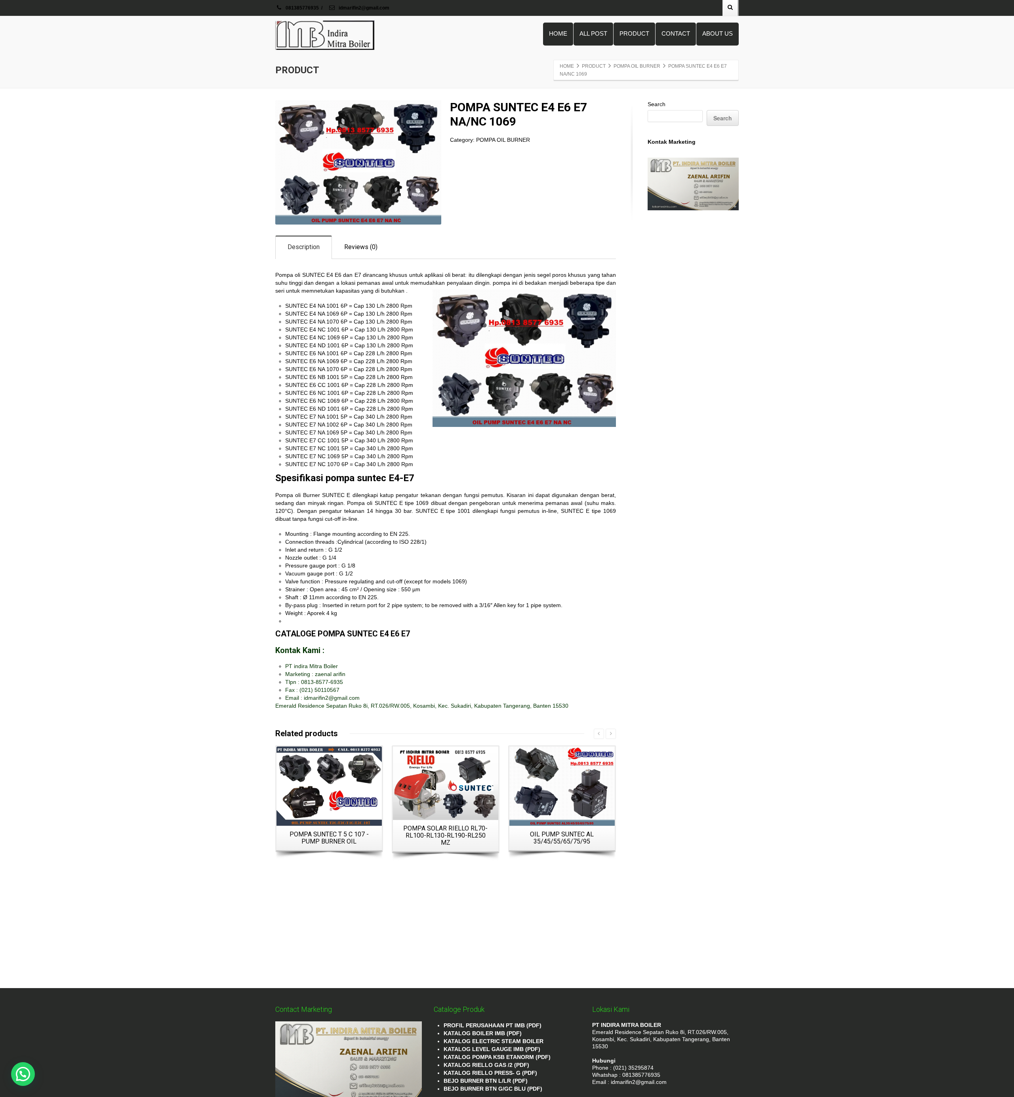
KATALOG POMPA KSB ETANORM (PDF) (497, 1057)
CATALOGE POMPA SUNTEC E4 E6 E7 (342, 633)
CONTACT (675, 33)
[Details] (329, 786)
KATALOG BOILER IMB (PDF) (483, 1033)
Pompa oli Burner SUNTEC (310, 495)
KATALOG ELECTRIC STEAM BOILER (493, 1041)
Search (656, 104)
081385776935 (302, 8)
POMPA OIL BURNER (503, 140)
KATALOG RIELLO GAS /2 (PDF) (486, 1065)
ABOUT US (717, 33)
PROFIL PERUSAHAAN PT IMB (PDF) (492, 1025)
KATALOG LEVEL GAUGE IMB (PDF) (492, 1049)
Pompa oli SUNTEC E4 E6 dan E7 (318, 275)
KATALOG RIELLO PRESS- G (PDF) (490, 1073)
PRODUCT (634, 33)
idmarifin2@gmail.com (363, 8)
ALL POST (593, 33)
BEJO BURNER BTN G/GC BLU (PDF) (493, 1089)
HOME (558, 33)
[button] (23, 1074)
